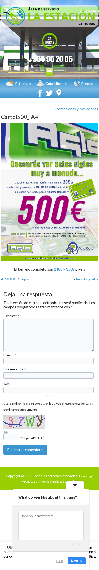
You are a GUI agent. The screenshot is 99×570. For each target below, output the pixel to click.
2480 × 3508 (64, 269)
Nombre (9, 355)
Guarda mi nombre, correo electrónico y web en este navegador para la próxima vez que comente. (48, 406)
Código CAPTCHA (31, 438)
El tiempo (23, 83)
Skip (59, 561)
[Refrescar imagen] (6, 433)
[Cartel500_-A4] (49, 259)
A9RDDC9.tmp (13, 279)
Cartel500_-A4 (19, 116)
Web (6, 384)
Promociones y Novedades (74, 109)
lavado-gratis (87, 279)
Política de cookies (65, 481)
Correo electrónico (16, 369)
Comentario (12, 315)
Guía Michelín (56, 83)
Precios (87, 83)
